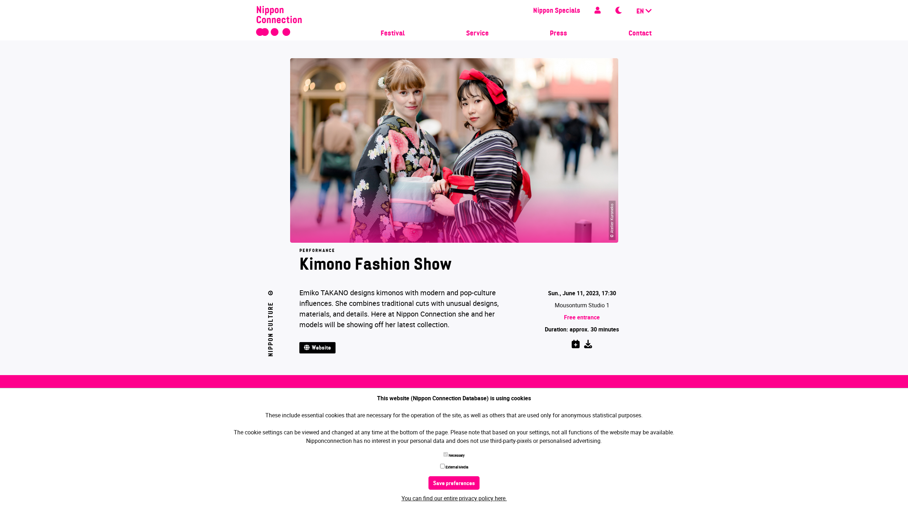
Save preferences (454, 484)
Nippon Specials (556, 11)
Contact (640, 33)
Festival (393, 33)
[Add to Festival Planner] (575, 342)
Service (477, 33)
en (641, 11)
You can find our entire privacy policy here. (454, 498)
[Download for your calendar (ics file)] (588, 342)
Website (320, 348)
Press (558, 33)
